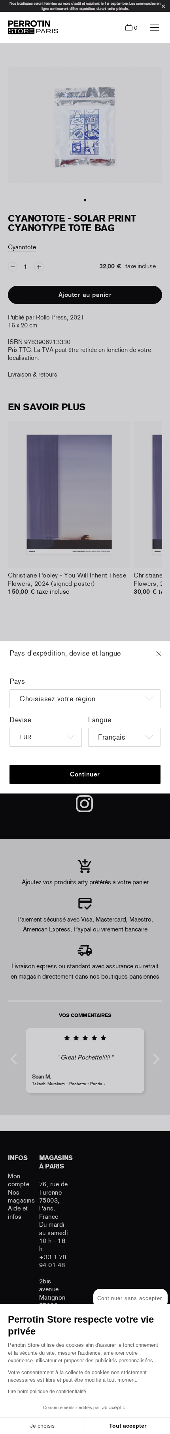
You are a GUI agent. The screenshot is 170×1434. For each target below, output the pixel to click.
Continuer (85, 774)
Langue (99, 720)
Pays (17, 681)
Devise (20, 720)
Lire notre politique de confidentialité (47, 1391)
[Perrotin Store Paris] (31, 27)
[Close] (166, 657)
